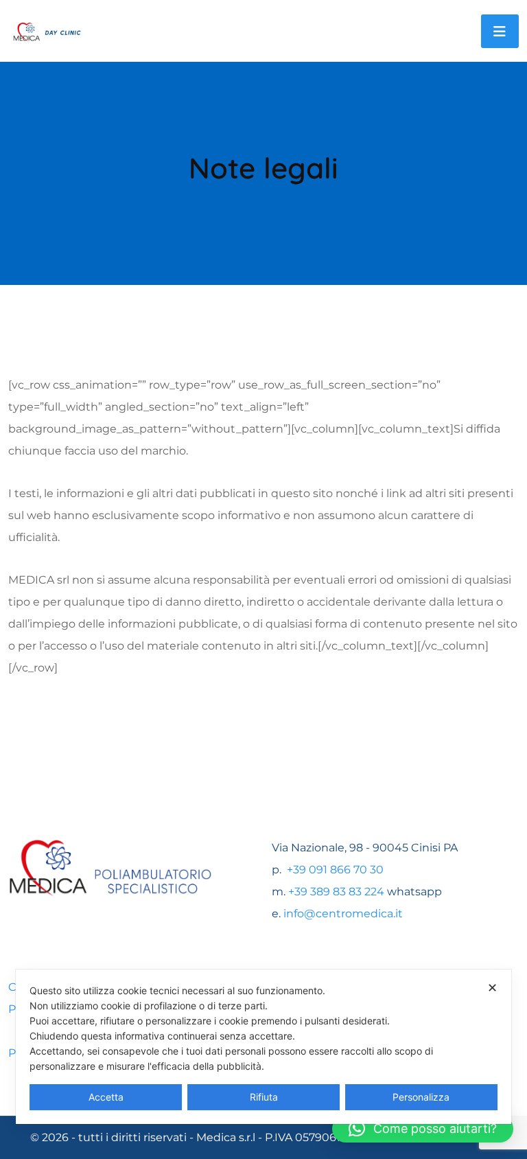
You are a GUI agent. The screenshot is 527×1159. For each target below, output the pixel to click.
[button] (422, 1129)
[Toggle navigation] (500, 31)
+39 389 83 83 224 (336, 891)
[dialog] (263, 1046)
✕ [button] (492, 987)
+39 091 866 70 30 (334, 869)
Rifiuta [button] (264, 1097)
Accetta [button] (106, 1097)
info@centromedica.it (343, 913)
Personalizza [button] (421, 1097)
